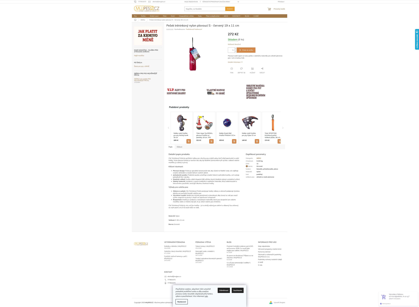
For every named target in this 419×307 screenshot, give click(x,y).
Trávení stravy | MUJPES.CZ (204, 246)
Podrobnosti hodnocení (194, 29)
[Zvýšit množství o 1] (236, 49)
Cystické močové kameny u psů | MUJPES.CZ (175, 257)
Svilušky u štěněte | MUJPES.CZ (175, 246)
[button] (168, 128)
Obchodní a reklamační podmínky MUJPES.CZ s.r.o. (269, 256)
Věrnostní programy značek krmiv (216, 2)
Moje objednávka (191, 2)
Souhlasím (237, 290)
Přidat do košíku (247, 50)
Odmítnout (223, 290)
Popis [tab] (170, 147)
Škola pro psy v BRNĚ (141, 66)
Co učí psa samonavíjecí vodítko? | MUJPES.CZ (239, 264)
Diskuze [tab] (179, 147)
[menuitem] (135, 16)
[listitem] (182, 128)
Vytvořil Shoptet (279, 302)
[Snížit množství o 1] (236, 51)
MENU (259, 158)
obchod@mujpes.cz (174, 276)
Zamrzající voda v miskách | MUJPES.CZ (204, 252)
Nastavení (181, 302)
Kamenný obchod (264, 252)
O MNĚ (260, 262)
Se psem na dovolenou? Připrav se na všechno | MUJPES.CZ (240, 257)
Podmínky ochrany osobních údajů (270, 259)
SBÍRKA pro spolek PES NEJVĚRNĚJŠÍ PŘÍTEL (142, 80)
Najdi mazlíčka (139, 55)
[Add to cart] (188, 141)
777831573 (171, 280)
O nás (260, 265)
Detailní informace (234, 62)
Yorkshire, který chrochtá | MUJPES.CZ (177, 251)
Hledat (230, 9)
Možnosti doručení (234, 44)
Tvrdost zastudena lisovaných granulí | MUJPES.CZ (208, 259)
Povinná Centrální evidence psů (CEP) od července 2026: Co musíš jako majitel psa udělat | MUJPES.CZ (240, 248)
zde (206, 296)
